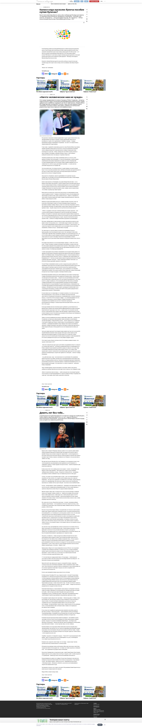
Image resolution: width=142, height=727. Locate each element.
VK (81, 1)
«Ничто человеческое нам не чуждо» (58, 3)
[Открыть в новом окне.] (45, 74)
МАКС (86, 1)
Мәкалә (38, 4)
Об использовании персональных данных (43, 708)
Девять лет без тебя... (72, 3)
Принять (100, 724)
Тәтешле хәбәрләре (44, 1)
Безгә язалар (42, 410)
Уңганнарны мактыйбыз (44, 94)
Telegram (77, 1)
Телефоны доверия (94, 1)
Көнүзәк (41, 7)
